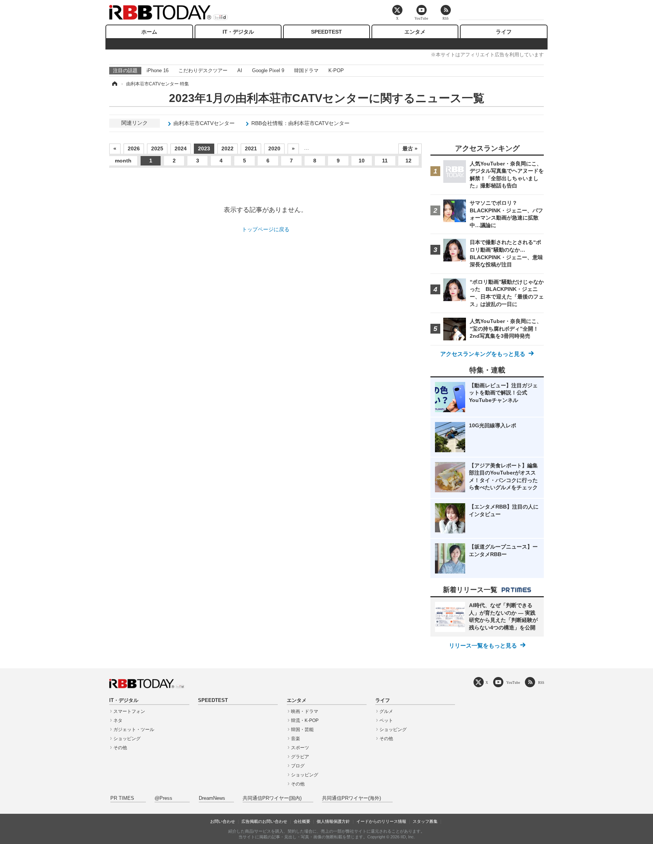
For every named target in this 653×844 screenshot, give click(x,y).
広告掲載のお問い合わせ (264, 821)
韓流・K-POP (305, 720)
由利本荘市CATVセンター (204, 123)
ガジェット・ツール (133, 729)
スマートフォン (129, 711)
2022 (227, 148)
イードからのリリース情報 (381, 821)
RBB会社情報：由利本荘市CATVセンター (300, 123)
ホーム (149, 32)
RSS (541, 682)
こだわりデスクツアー (202, 70)
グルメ (386, 711)
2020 (274, 148)
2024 (181, 148)
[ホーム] (114, 84)
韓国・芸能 (302, 729)
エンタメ (415, 32)
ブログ (298, 765)
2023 (204, 148)
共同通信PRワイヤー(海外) (351, 798)
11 (385, 161)
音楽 (295, 738)
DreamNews (212, 798)
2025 (157, 148)
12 (408, 161)
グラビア (300, 756)
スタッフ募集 (425, 821)
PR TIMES (122, 798)
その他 (120, 747)
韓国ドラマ (306, 70)
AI (239, 70)
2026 (134, 148)
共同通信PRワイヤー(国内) (272, 798)
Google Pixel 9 (268, 70)
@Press (163, 798)
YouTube (513, 682)
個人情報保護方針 (333, 821)
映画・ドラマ (304, 711)
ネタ (117, 720)
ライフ (504, 32)
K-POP (336, 70)
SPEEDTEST (326, 32)
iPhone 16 (158, 70)
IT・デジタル (238, 32)
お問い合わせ (222, 821)
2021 (251, 148)
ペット (386, 720)
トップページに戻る (265, 229)
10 (362, 161)
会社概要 (302, 821)
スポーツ (300, 747)
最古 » (410, 148)
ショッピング (127, 738)
